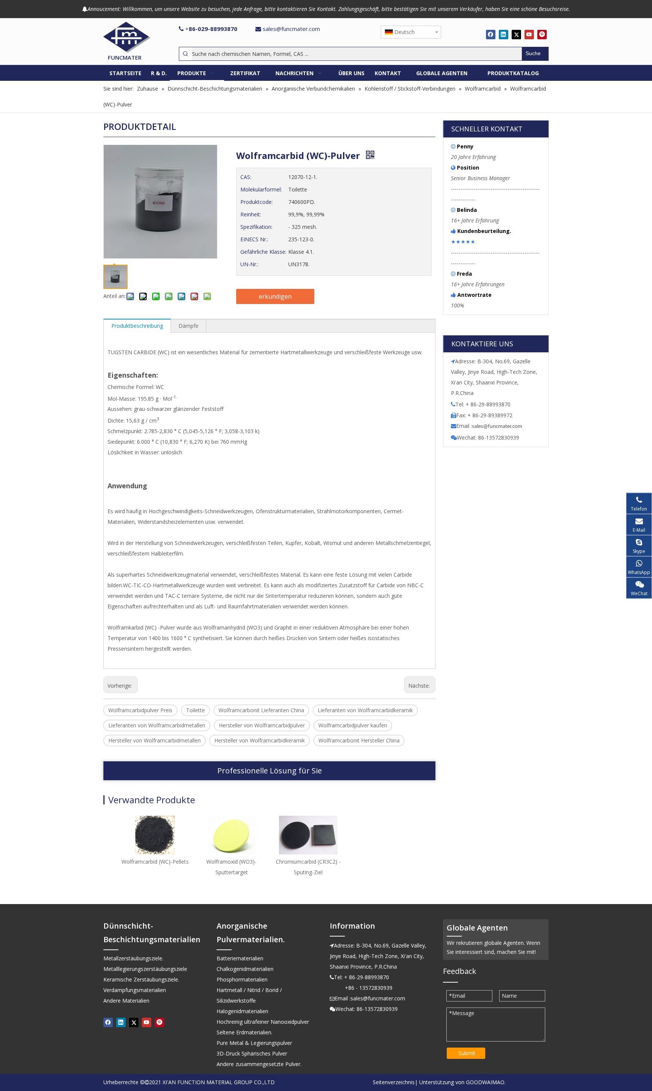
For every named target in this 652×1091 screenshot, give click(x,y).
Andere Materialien (126, 1000)
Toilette (195, 710)
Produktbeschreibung (137, 325)
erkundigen (275, 296)
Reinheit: (250, 214)
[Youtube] (529, 34)
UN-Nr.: (249, 264)
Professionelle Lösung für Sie (269, 770)
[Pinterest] (542, 34)
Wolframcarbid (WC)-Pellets (155, 861)
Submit (466, 1053)
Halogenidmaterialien (242, 1011)
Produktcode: (256, 201)
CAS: (245, 177)
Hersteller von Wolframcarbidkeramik (259, 740)
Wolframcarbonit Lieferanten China (261, 710)
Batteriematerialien (240, 958)
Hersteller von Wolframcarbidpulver (262, 725)
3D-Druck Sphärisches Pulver (252, 1053)
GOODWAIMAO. (486, 1082)
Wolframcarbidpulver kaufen (352, 725)
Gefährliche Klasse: (263, 251)
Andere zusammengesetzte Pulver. (259, 1064)
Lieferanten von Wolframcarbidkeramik (365, 710)
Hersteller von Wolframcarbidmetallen (154, 740)
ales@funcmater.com (498, 426)
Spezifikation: (256, 226)
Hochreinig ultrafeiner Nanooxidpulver (263, 1021)
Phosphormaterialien (242, 979)
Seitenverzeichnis (394, 1082)
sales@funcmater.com (291, 28)
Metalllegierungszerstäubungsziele (145, 968)
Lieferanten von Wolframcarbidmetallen (156, 725)
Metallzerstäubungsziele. (133, 958)
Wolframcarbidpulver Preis (140, 710)
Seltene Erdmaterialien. (244, 1032)
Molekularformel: (261, 189)
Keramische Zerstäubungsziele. (141, 979)
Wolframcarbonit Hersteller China (359, 740)
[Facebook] (490, 34)
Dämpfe (188, 325)
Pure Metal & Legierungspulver (254, 1042)
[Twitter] (516, 34)
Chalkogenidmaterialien (245, 968)
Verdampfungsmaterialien (134, 990)
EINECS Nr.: (254, 239)
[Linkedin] (503, 34)
